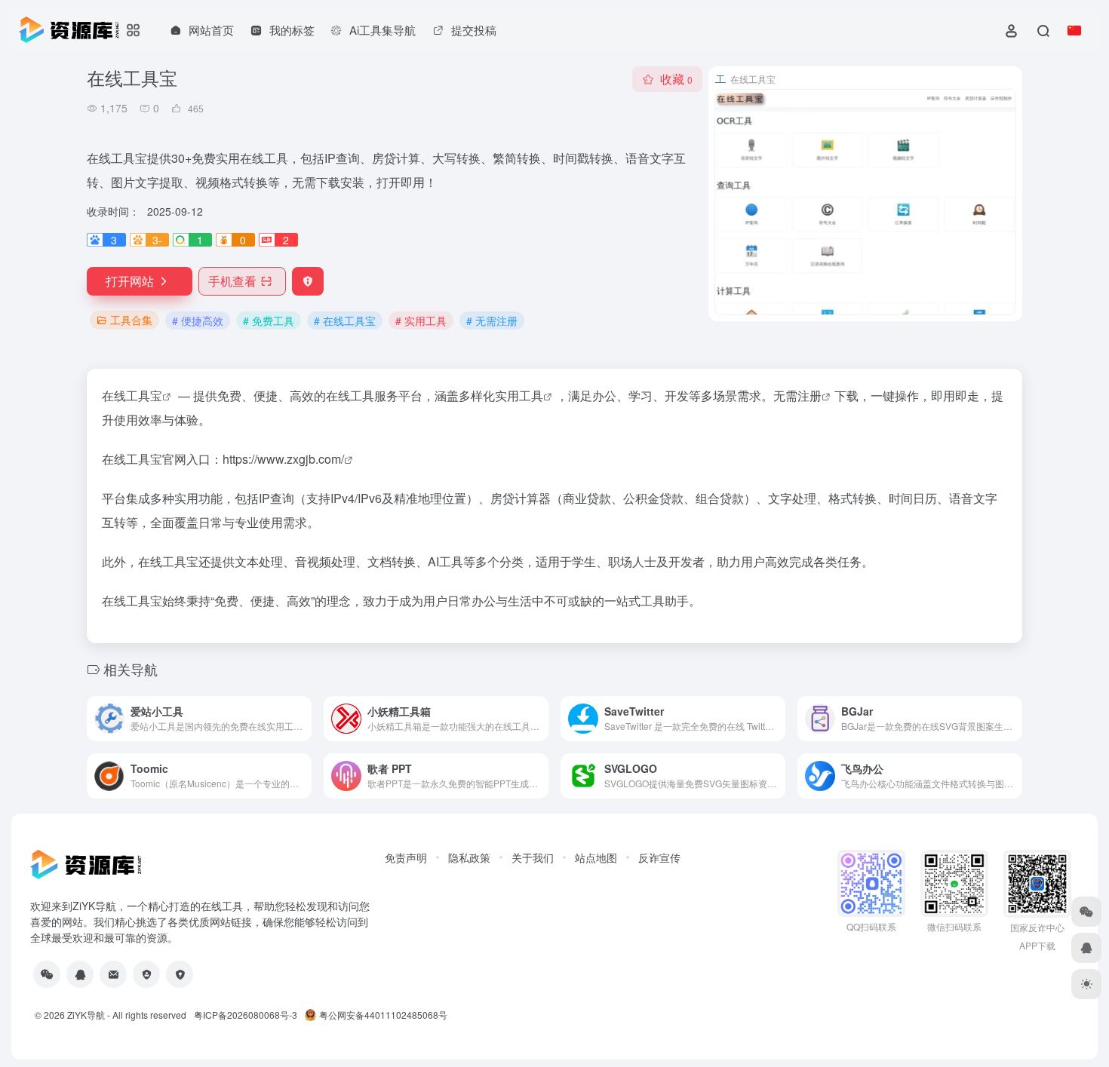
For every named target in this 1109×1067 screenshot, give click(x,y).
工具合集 (131, 319)
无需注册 (797, 395)
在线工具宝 (132, 395)
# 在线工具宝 (345, 320)
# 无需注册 (492, 320)
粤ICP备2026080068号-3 (245, 1014)
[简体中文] (1074, 30)
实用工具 (519, 395)
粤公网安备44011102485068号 (383, 1014)
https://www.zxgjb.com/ (283, 459)
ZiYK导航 (86, 1014)
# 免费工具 (268, 320)
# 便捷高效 (197, 320)
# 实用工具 (421, 320)
